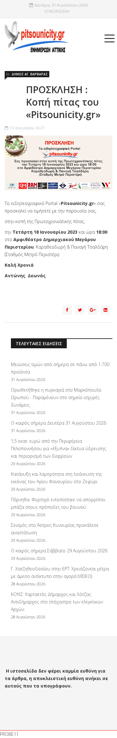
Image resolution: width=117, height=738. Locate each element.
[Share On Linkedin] (105, 310)
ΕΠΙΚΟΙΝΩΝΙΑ (57, 11)
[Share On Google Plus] (92, 310)
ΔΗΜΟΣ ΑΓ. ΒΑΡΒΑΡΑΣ (30, 74)
